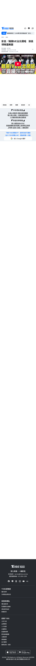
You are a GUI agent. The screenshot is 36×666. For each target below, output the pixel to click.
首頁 (2, 37)
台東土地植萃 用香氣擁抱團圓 (18, 113)
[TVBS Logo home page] (8, 28)
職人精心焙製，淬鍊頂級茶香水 (18, 115)
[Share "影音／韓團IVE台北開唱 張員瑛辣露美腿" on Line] (29, 28)
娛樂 (7, 37)
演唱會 (5, 105)
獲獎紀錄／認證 (6, 645)
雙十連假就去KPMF (18, 123)
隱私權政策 (4, 604)
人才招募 (4, 626)
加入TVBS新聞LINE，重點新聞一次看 (18, 135)
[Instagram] (20, 581)
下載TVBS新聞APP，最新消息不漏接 (18, 133)
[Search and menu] (32, 28)
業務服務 (4, 639)
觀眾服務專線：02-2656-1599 (18, 576)
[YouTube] (23, 581)
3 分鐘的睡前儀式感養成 (18, 117)
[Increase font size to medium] (25, 28)
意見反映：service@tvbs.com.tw (18, 574)
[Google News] (27, 581)
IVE (29, 105)
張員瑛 (23, 105)
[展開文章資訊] (33, 49)
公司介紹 (4, 621)
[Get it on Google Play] (24, 652)
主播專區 (4, 629)
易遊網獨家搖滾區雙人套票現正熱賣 (18, 125)
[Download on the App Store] (12, 652)
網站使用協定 (5, 609)
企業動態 (4, 624)
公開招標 (4, 637)
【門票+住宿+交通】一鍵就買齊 (18, 128)
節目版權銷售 (5, 634)
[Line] (12, 581)
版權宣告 (4, 612)
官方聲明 (4, 642)
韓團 (16, 105)
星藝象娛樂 (4, 632)
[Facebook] (9, 581)
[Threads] (16, 581)
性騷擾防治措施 (6, 606)
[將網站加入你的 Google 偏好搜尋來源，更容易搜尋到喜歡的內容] (18, 138)
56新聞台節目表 (6, 594)
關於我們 (4, 592)
